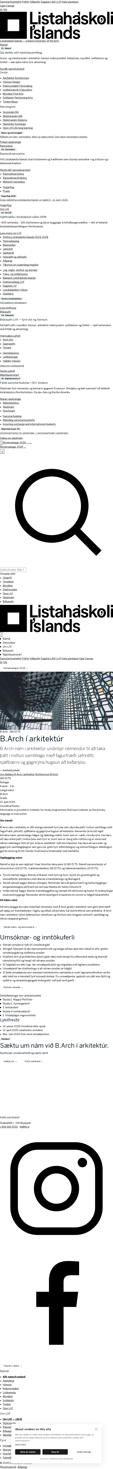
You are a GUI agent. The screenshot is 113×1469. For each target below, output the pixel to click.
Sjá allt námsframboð (12, 68)
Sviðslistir (18, 97)
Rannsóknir (6, 146)
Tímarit (7, 347)
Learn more (20, 1444)
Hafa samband (70, 1)
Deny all (55, 1452)
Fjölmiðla (8, 1457)
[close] (96, 1429)
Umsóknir (8, 581)
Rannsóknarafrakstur (15, 178)
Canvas (10, 5)
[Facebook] (56, 1301)
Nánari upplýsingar (10, 399)
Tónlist (10, 101)
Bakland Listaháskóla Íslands (19, 278)
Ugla (2, 5)
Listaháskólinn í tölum (15, 289)
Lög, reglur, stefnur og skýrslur (20, 270)
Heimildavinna (11, 353)
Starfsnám (9, 410)
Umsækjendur (11, 1445)
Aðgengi (7, 260)
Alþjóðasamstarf (9, 375)
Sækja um (10, 1061)
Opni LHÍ (18, 127)
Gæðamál (8, 252)
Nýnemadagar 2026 (16, 668)
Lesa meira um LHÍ (10, 233)
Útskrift (7, 577)
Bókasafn (5, 311)
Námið (4, 44)
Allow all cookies (27, 1452)
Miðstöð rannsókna (14, 181)
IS (1, 9)
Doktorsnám (10, 589)
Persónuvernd (8, 1467)
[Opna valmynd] (30, 443)
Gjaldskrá (8, 293)
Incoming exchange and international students (29, 424)
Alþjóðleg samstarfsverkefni (19, 420)
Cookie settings (84, 1452)
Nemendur (9, 1449)
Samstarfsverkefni (10, 1)
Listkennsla (17, 89)
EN (5, 9)
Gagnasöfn (9, 343)
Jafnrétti (8, 249)
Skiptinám (14, 124)
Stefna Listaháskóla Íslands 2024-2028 (25, 237)
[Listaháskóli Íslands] (56, 618)
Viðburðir (35, 1)
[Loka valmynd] (1, 634)
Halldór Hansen (11, 361)
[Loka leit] (2, 451)
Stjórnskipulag (11, 241)
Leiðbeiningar (10, 357)
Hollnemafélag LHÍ (13, 282)
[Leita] (1, 442)
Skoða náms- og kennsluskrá (20, 927)
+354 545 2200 (9, 1126)
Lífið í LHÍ (55, 1)
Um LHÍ (4, 209)
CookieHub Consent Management (61, 1459)
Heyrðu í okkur (13, 1366)
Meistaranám (12, 116)
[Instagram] (56, 1188)
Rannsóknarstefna (13, 173)
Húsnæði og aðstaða (15, 256)
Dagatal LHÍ (9, 285)
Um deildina (7, 774)
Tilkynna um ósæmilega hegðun (20, 264)
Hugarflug (8, 187)
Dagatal (45, 1)
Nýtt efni (8, 339)
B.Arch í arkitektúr (24, 774)
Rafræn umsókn (13, 987)
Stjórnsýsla (9, 1423)
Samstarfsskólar (12, 416)
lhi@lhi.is (24, 1126)
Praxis (6, 191)
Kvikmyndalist (17, 86)
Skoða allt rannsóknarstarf (15, 170)
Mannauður (9, 245)
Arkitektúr (16, 78)
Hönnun (11, 81)
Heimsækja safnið (10, 335)
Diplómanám (15, 120)
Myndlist (13, 93)
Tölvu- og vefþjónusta (15, 274)
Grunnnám (11, 112)
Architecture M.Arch (46, 774)
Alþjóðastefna (11, 403)
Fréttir (25, 1)
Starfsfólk (8, 1453)
